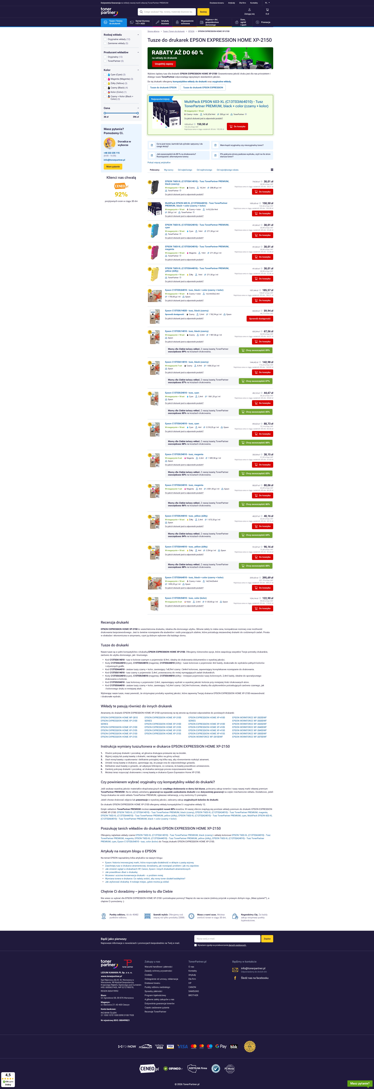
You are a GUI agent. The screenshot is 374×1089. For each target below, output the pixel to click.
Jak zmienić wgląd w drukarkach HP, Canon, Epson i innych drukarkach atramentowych (147, 869)
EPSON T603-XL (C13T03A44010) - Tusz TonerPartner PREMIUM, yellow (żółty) (139, 815)
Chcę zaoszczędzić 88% (258, 442)
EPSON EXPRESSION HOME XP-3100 (163, 724)
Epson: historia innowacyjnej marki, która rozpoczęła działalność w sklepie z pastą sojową (149, 862)
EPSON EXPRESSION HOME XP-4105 (206, 727)
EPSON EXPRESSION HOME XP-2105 (119, 730)
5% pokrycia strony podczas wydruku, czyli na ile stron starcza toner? (245, 155)
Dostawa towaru (217, 3)
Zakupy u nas (152, 961)
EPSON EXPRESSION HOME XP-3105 (163, 727)
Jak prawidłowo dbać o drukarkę (121, 872)
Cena (107, 108)
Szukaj (203, 12)
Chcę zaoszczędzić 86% (258, 504)
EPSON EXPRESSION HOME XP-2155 (119, 736)
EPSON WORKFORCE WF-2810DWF (205, 736)
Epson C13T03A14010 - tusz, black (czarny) (186, 362)
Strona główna (153, 31)
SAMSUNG (193, 991)
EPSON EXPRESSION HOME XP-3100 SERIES (163, 719)
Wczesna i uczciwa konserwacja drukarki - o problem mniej (134, 875)
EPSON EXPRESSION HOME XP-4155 (206, 733)
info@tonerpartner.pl (114, 160)
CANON (192, 987)
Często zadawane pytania (157, 1007)
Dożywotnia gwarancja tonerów (159, 1003)
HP (189, 983)
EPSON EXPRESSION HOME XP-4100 (206, 724)
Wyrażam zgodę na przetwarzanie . (222, 945)
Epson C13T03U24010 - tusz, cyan (182, 392)
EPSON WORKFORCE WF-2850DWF (249, 733)
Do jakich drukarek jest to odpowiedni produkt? (203, 118)
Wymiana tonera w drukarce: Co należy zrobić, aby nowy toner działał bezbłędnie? (145, 878)
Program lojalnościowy (155, 995)
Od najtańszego (185, 170)
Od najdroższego (204, 170)
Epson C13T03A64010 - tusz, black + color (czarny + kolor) (194, 577)
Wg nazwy (168, 170)
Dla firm (242, 3)
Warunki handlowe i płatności (158, 966)
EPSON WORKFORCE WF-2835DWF (249, 724)
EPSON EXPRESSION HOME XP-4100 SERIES (206, 719)
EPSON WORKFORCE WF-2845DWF (249, 730)
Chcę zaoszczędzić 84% (258, 535)
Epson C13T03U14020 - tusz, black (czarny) (186, 310)
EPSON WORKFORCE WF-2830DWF (249, 720)
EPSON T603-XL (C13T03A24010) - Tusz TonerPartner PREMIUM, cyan (212, 815)
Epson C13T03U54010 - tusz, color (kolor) (186, 598)
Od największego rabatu (228, 170)
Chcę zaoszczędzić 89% (258, 350)
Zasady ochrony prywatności (158, 971)
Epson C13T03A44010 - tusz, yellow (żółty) (186, 546)
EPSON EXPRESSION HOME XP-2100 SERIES (119, 722)
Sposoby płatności (153, 991)
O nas (191, 966)
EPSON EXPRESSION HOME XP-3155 (163, 733)
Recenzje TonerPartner (155, 1011)
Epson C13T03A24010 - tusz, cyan (182, 423)
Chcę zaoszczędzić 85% (258, 412)
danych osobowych (237, 945)
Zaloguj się (249, 14)
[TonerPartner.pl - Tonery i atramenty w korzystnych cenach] (109, 11)
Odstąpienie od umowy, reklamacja (161, 979)
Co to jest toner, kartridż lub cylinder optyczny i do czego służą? (180, 145)
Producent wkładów (116, 52)
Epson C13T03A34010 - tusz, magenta (184, 485)
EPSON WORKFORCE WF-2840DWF (249, 727)
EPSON (191, 31)
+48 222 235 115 (112, 153)
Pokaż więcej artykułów (159, 162)
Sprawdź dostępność (260, 318)
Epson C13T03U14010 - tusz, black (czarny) (186, 331)
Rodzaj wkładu (113, 34)
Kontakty (254, 3)
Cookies (148, 975)
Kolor (107, 69)
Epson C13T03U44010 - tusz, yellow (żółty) (186, 516)
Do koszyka (239, 126)
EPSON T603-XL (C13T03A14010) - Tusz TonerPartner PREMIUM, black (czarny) (155, 812)
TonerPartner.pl (197, 961)
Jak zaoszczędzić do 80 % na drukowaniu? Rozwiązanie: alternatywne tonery (176, 155)
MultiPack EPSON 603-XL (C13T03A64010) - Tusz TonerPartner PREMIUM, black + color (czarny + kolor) (196, 204)
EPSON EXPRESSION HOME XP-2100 (119, 727)
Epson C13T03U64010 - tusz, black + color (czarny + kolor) (194, 290)
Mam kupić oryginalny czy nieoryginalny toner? (242, 145)
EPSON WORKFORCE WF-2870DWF (249, 736)
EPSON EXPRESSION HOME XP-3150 (163, 730)
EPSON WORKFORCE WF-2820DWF (249, 717)
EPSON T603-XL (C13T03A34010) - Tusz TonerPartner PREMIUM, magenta (231, 812)
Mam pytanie (113, 166)
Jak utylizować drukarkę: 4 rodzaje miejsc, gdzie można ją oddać (137, 882)
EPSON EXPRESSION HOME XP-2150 (119, 733)
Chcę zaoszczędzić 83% (258, 473)
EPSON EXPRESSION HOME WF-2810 (119, 717)
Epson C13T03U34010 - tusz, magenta (184, 454)
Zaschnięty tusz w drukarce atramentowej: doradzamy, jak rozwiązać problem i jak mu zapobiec (152, 865)
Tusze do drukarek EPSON (163, 87)
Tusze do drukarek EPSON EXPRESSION (203, 87)
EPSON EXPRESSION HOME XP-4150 (206, 730)
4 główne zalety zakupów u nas (159, 999)
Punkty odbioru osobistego (157, 987)
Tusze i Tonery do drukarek (174, 31)
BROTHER (193, 995)
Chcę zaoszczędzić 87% (258, 381)
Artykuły (231, 3)
